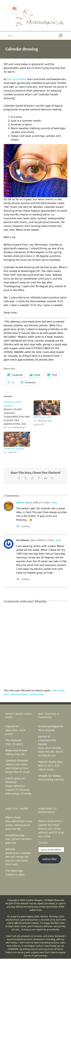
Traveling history (14, 448)
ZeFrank (10, 849)
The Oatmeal (13, 740)
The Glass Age (14, 870)
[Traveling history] (17, 439)
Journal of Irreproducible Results (47, 740)
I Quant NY (12, 726)
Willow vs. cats (42, 417)
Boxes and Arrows (16, 750)
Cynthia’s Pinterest (16, 760)
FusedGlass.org (14, 835)
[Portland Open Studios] (19, 414)
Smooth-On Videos (49, 775)
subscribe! (49, 859)
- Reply (53, 502)
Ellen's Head (12, 817)
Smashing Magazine (50, 726)
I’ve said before (16, 79)
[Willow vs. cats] (47, 407)
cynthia (20, 502)
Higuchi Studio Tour (50, 761)
